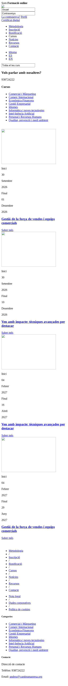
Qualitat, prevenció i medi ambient (28, 120)
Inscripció (14, 29)
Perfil (24, 16)
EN (11, 58)
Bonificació (15, 32)
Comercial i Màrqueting (22, 93)
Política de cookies (19, 609)
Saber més (7, 230)
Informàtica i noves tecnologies (26, 110)
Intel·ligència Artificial (21, 113)
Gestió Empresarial (19, 103)
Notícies (13, 39)
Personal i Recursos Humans (25, 116)
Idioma (13, 52)
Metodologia (16, 26)
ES (10, 55)
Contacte (14, 46)
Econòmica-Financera (21, 100)
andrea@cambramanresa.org (26, 676)
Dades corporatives (20, 602)
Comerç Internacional (21, 97)
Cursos (13, 570)
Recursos (14, 42)
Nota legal (14, 596)
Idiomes (13, 107)
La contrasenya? (10, 16)
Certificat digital (10, 20)
